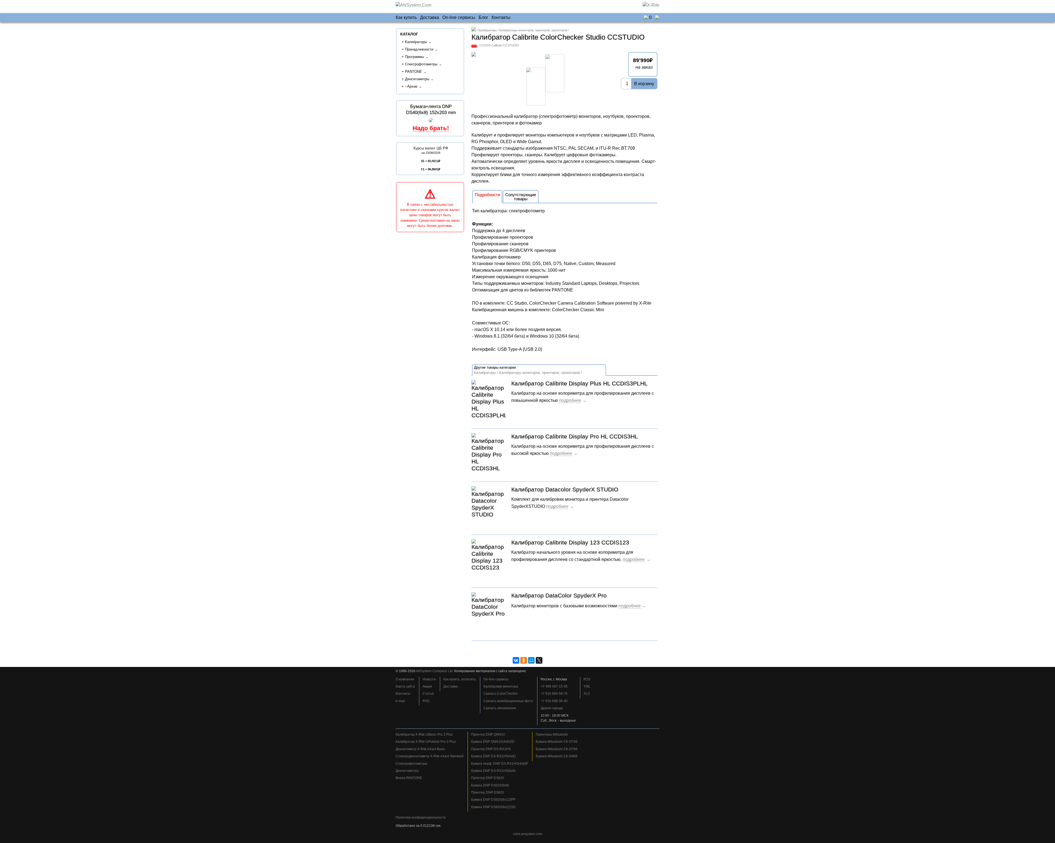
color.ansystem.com (527, 834)
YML (587, 686)
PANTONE (413, 71)
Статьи (428, 693)
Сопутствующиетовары (520, 196)
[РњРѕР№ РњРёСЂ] (531, 660)
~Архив (411, 86)
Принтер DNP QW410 (488, 734)
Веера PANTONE (409, 778)
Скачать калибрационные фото (508, 701)
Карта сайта (405, 686)
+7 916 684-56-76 (554, 693)
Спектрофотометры (421, 64)
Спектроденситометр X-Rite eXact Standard (429, 756)
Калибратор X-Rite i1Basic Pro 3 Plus (424, 734)
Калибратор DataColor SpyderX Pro (559, 595)
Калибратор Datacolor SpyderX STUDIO (564, 489)
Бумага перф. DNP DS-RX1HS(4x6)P (499, 764)
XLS (587, 693)
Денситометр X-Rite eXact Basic (420, 749)
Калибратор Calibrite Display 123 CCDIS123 (570, 542)
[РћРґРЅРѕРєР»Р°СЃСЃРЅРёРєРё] (523, 660)
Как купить (406, 17)
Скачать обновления (500, 708)
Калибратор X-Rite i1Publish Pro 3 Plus (426, 742)
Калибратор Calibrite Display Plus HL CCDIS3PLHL (579, 383)
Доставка (429, 17)
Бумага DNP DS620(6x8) (490, 785)
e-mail (400, 701)
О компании (405, 679)
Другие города (552, 708)
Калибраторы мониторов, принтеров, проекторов (533, 30)
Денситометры (417, 79)
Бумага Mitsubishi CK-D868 (557, 756)
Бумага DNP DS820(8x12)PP (493, 800)
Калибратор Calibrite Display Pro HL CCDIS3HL (574, 436)
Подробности (487, 194)
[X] (539, 660)
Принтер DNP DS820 (487, 792)
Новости (429, 679)
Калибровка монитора (501, 686)
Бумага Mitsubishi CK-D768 (557, 749)
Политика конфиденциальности (421, 817)
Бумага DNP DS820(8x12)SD (493, 807)
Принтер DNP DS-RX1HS (491, 749)
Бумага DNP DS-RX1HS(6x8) (493, 771)
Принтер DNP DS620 (487, 778)
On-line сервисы (458, 17)
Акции (427, 686)
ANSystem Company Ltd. (434, 671)
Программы (414, 57)
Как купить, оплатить (459, 679)
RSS (426, 701)
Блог (483, 17)
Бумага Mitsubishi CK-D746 (557, 742)
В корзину (644, 83)
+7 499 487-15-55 (554, 686)
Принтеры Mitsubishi (552, 734)
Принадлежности (419, 49)
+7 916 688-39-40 (554, 701)
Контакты (501, 17)
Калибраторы (487, 30)
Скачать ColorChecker (501, 693)
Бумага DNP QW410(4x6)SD (493, 742)
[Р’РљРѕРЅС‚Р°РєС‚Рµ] (516, 660)
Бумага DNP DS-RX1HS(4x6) (493, 756)
